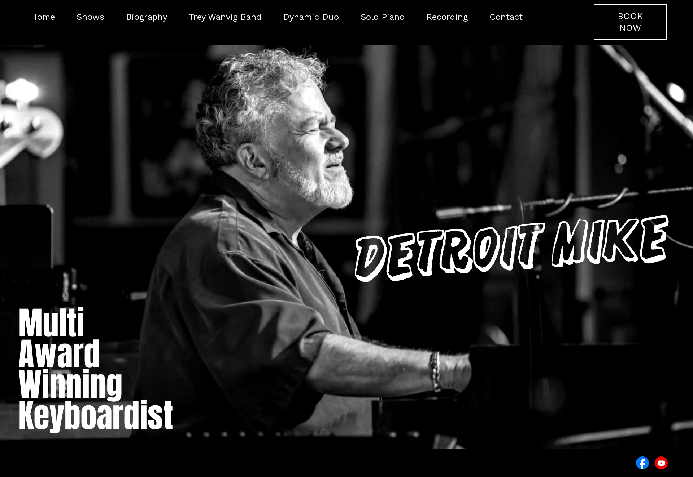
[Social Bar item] (642, 462)
